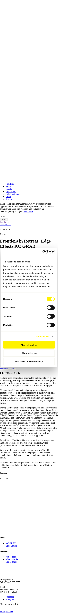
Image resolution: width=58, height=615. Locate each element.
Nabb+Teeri (11, 557)
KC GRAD (11, 543)
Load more (5, 222)
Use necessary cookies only (29, 361)
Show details (42, 336)
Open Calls (11, 191)
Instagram (10, 599)
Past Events (5, 224)
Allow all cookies (29, 345)
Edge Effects (11, 546)
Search (9, 199)
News (8, 186)
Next (14, 368)
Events (9, 189)
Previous (4, 368)
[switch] (51, 307)
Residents (10, 184)
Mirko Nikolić (12, 559)
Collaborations (12, 194)
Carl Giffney (11, 562)
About (8, 196)
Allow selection (29, 353)
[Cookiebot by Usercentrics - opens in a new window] (42, 252)
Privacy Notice (6, 611)
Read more (28, 211)
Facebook (10, 597)
